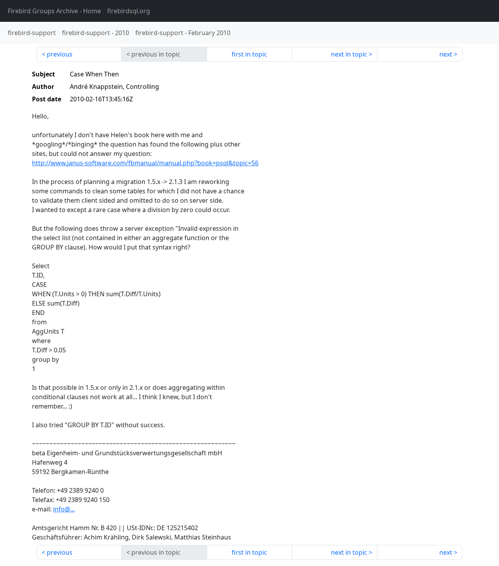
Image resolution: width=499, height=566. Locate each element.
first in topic (249, 54)
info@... (64, 509)
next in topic (349, 54)
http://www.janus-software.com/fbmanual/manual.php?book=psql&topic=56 (145, 163)
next (445, 54)
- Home (54, 11)
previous (60, 54)
